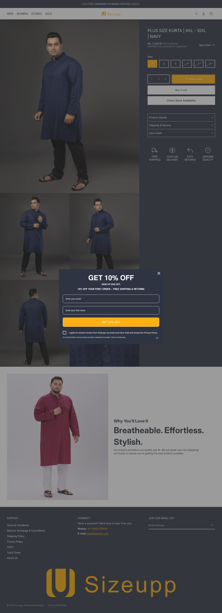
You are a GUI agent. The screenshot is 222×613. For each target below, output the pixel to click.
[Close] (159, 273)
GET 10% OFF (111, 322)
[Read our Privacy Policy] (157, 338)
